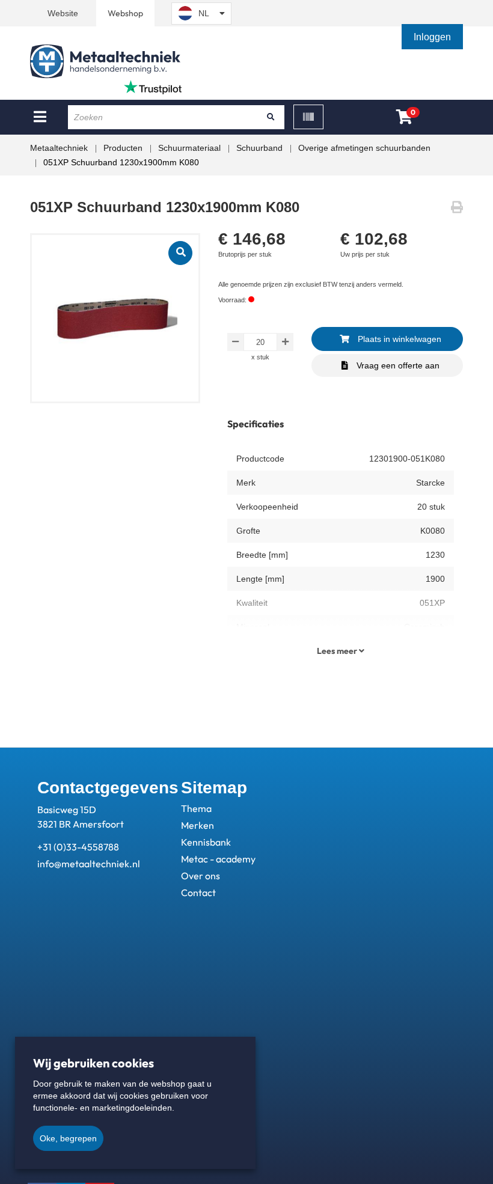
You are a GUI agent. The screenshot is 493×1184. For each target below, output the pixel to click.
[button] (433, 37)
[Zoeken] (271, 117)
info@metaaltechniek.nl (88, 864)
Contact (198, 892)
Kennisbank (206, 842)
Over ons (200, 876)
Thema (196, 808)
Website (62, 13)
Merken (197, 825)
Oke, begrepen (68, 1138)
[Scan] (308, 117)
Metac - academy (218, 859)
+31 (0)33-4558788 (78, 847)
